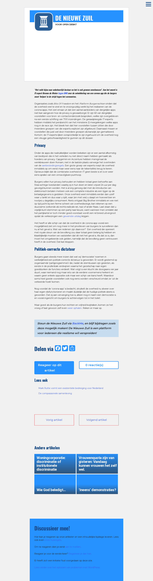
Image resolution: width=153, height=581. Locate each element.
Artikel (67, 77)
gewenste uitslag (72, 216)
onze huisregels (53, 540)
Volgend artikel (96, 420)
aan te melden (73, 547)
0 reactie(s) (94, 365)
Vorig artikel (54, 420)
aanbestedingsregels (53, 165)
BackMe (77, 323)
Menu (146, 4)
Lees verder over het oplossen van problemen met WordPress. (67, 567)
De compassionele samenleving (55, 393)
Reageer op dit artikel (50, 367)
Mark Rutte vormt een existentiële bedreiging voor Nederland (70, 388)
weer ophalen (75, 308)
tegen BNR (62, 93)
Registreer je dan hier (80, 553)
